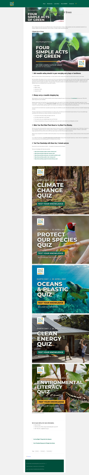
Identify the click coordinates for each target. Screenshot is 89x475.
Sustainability (49, 451)
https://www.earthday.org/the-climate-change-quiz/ (45, 151)
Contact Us (71, 3)
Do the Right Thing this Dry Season (43, 439)
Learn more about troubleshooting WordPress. (35, 469)
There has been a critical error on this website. (35, 466)
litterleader (42, 451)
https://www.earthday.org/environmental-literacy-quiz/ (46, 158)
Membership (49, 3)
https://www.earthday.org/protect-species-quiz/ (44, 153)
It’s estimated (74, 98)
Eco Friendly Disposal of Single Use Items (44, 443)
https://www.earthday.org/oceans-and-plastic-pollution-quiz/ (47, 155)
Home (44, 3)
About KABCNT (64, 3)
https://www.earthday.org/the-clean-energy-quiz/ (44, 157)
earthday (36, 451)
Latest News (56, 3)
